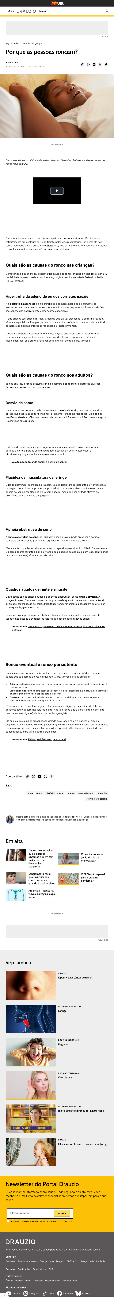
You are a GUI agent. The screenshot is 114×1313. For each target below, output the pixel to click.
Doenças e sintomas (28, 1261)
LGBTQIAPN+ (72, 1261)
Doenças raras (47, 1261)
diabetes (79, 728)
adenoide (32, 318)
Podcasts (38, 1280)
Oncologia (10, 1269)
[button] (82, 64)
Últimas (9, 1280)
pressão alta (66, 728)
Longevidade (87, 1261)
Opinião (19, 1280)
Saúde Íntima (24, 1269)
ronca (49, 245)
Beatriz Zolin (12, 62)
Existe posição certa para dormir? (47, 739)
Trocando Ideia (69, 1280)
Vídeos (28, 1280)
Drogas (59, 1261)
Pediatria (100, 1261)
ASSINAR (61, 1213)
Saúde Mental (39, 1269)
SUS (51, 1269)
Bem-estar (11, 1261)
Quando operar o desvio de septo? (47, 461)
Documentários (52, 1280)
